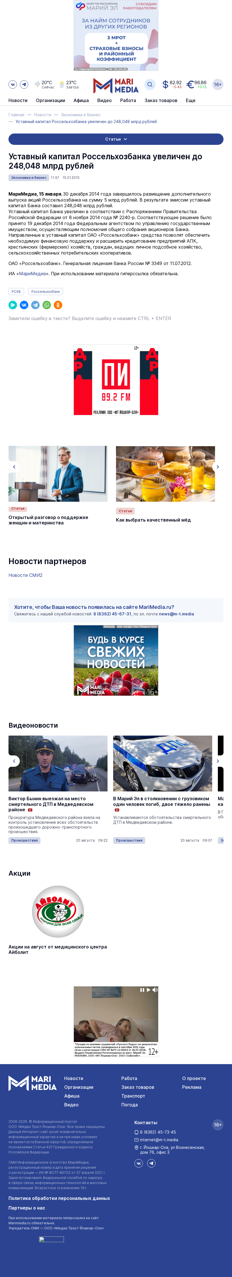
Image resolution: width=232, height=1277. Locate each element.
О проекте (194, 1078)
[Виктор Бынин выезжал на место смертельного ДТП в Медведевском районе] (58, 763)
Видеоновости (33, 725)
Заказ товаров (137, 1087)
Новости (17, 100)
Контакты (145, 1122)
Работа (128, 100)
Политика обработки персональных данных (59, 1198)
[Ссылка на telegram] (24, 84)
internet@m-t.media (159, 1139)
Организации (78, 1087)
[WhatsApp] (46, 305)
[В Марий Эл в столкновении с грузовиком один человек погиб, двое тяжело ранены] (162, 763)
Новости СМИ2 (25, 575)
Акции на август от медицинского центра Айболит (57, 949)
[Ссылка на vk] (12, 84)
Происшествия (24, 840)
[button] (14, 467)
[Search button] (150, 84)
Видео (104, 100)
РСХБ (16, 291)
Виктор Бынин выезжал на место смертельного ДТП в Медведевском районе (50, 804)
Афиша (72, 1096)
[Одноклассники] (58, 305)
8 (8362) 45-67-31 (112, 613)
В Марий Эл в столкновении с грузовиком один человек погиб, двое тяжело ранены (161, 801)
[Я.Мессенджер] (12, 305)
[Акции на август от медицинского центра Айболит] (58, 911)
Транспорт (133, 1096)
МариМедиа (32, 273)
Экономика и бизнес (28, 177)
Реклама (191, 1087)
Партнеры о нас (26, 1208)
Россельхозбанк (45, 291)
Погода (129, 1104)
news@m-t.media (176, 613)
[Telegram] (35, 305)
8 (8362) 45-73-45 (158, 1132)
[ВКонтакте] (24, 305)
